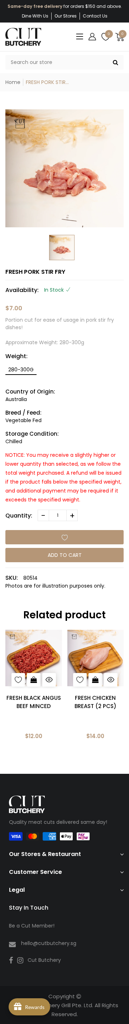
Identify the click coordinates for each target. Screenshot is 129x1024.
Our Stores (65, 16)
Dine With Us (35, 16)
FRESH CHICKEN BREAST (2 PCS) (95, 702)
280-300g (21, 369)
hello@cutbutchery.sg (48, 943)
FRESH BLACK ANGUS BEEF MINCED (33, 702)
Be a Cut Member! (31, 925)
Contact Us (95, 16)
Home (12, 82)
